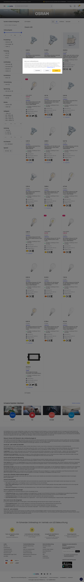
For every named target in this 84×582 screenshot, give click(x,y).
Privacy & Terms (50, 67)
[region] (42, 66)
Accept (56, 70)
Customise (37, 70)
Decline (47, 70)
